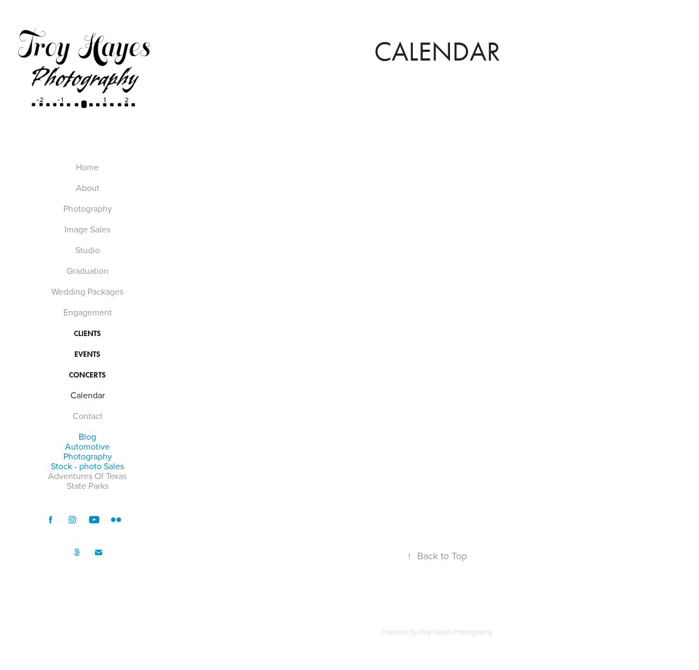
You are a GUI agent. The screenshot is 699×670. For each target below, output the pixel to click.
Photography (87, 208)
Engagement (87, 312)
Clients (87, 333)
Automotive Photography (87, 451)
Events (87, 354)
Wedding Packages (87, 291)
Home (87, 167)
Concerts (87, 375)
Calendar (87, 395)
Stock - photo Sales (87, 466)
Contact (88, 416)
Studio (87, 250)
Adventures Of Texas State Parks (87, 481)
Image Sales (87, 229)
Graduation (88, 271)
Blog (87, 436)
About (87, 188)
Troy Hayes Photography (456, 632)
